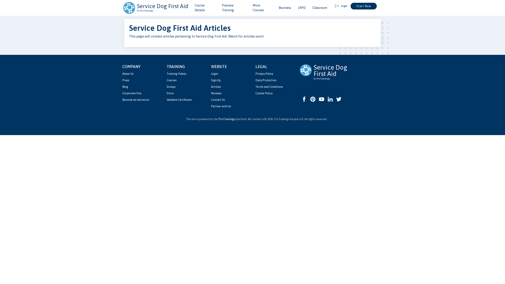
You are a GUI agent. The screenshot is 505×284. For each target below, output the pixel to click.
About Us (128, 73)
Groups (171, 86)
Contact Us (218, 99)
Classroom (319, 7)
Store (170, 93)
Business (285, 7)
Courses (172, 80)
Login (214, 73)
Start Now (363, 6)
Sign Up (216, 80)
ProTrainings (227, 119)
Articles (216, 86)
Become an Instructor (136, 99)
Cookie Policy (264, 93)
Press (125, 80)
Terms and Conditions (269, 86)
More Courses (258, 8)
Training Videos (176, 73)
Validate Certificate (179, 99)
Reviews (216, 93)
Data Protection (265, 80)
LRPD (302, 7)
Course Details (200, 8)
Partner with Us (221, 106)
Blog (125, 86)
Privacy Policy (264, 73)
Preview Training (228, 8)
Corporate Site (131, 93)
